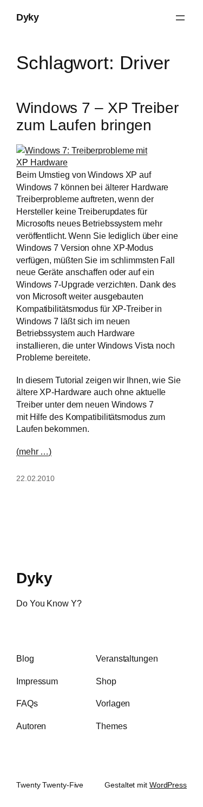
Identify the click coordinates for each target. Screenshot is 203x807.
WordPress (168, 785)
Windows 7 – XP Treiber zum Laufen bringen (97, 116)
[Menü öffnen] (180, 17)
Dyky (27, 17)
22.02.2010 (35, 478)
